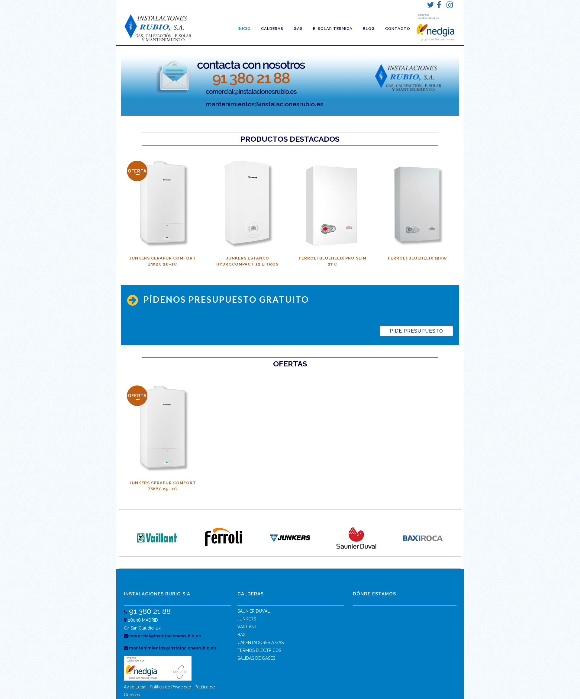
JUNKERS (246, 619)
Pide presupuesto (416, 331)
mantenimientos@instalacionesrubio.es (264, 104)
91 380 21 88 (149, 611)
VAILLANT (247, 626)
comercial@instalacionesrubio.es (164, 635)
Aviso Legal (135, 687)
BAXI (241, 634)
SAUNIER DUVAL (253, 611)
